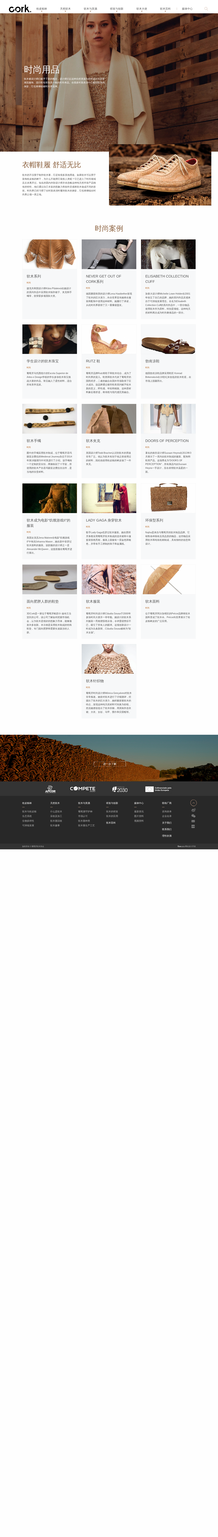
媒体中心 (139, 803)
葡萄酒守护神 (85, 811)
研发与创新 (112, 803)
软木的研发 (112, 811)
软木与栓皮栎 (29, 811)
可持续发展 (28, 825)
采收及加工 (56, 816)
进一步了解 (109, 763)
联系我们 (167, 829)
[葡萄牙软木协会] (15, 8)
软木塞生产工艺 (86, 825)
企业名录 (167, 816)
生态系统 (27, 816)
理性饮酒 (167, 835)
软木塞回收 (56, 821)
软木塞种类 (84, 821)
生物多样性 (28, 821)
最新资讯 (139, 811)
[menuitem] (41, 8)
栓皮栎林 (27, 803)
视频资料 (139, 821)
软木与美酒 (84, 803)
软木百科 (111, 822)
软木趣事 (55, 825)
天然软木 (55, 803)
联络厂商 (167, 803)
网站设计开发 (190, 846)
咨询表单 (167, 811)
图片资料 (139, 816)
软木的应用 (112, 816)
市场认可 (83, 816)
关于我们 (167, 822)
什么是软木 (56, 811)
